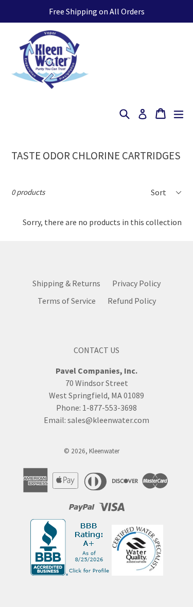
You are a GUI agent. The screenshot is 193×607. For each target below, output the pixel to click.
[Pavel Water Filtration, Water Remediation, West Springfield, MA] (71, 573)
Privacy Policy (136, 283)
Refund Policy (132, 301)
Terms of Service (67, 301)
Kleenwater (104, 451)
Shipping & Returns (66, 283)
